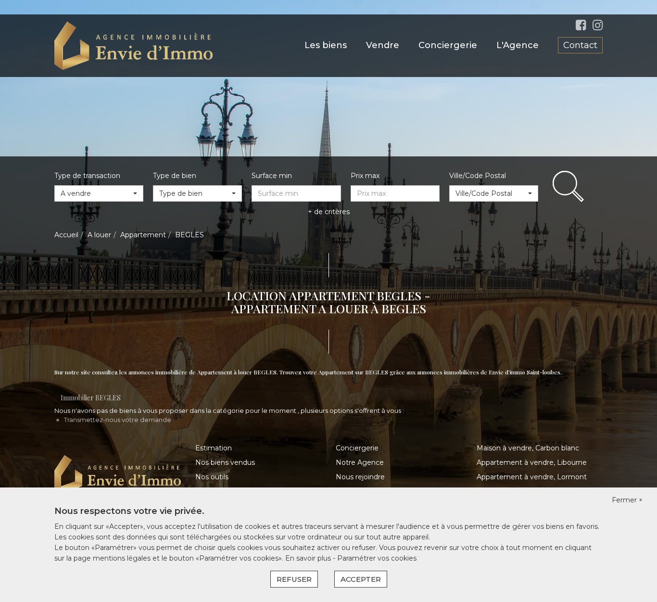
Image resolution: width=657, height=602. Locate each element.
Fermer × (627, 500)
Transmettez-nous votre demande (117, 419)
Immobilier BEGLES (91, 397)
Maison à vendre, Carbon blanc (528, 448)
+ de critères (329, 211)
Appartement (143, 235)
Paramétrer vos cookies (377, 558)
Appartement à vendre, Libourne (532, 462)
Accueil (66, 235)
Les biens (325, 45)
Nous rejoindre (360, 477)
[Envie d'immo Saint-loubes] (133, 45)
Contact (580, 45)
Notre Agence (360, 462)
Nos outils (211, 477)
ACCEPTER (361, 579)
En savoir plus (309, 558)
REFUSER (294, 579)
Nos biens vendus (225, 462)
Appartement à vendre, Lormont (532, 477)
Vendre (382, 45)
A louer (99, 235)
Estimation (213, 448)
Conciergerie (447, 45)
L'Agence (517, 45)
